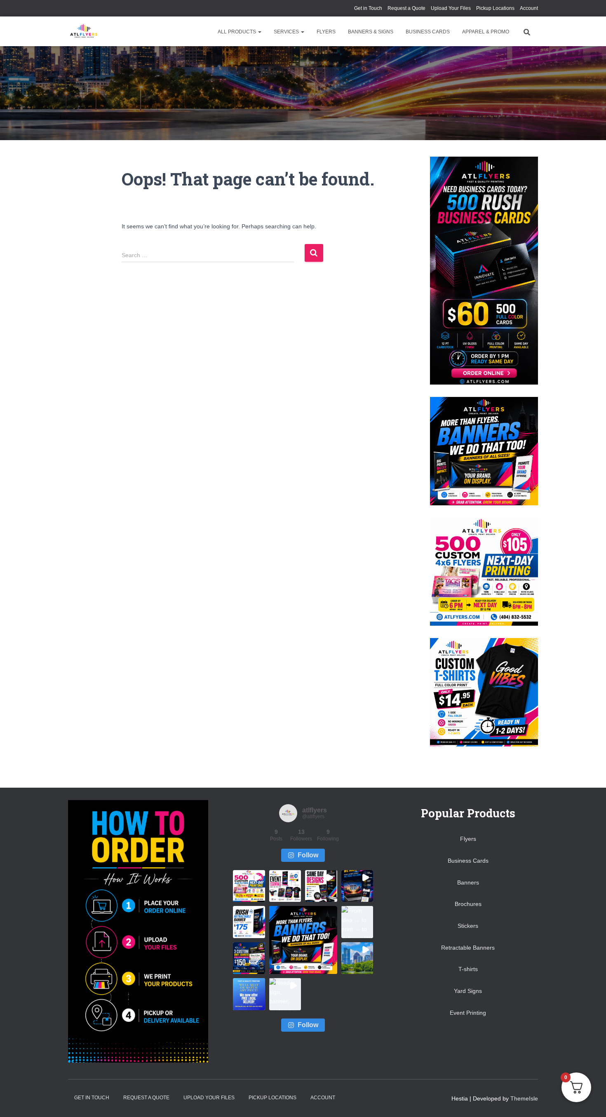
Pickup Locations (495, 8)
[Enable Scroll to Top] (589, 1100)
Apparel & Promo (485, 32)
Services (287, 32)
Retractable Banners (468, 947)
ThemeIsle (524, 1098)
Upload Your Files (451, 8)
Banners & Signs (370, 32)
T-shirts (468, 969)
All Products (237, 32)
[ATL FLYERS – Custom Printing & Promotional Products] (83, 31)
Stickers (468, 925)
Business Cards (428, 32)
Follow (308, 855)
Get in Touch (368, 8)
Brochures (468, 904)
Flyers (326, 32)
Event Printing (468, 1012)
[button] (259, 32)
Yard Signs (468, 991)
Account (529, 8)
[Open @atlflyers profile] (288, 813)
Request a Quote (406, 8)
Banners (468, 882)
